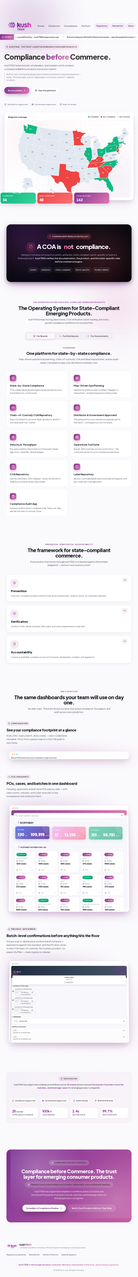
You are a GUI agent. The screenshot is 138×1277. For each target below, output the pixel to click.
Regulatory (101, 26)
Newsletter (117, 26)
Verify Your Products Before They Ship (92, 1208)
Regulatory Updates (16, 1254)
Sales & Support (68, 1254)
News (130, 26)
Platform (86, 26)
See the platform (47, 90)
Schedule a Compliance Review (42, 1208)
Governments (70, 26)
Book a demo (15, 90)
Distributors (54, 26)
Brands (41, 26)
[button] (24, 185)
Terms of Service (50, 1254)
